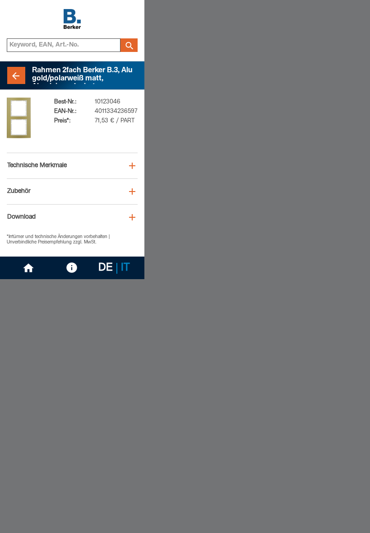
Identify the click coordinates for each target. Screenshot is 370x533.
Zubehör (19, 191)
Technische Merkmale (37, 166)
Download (21, 217)
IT (125, 268)
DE (105, 268)
